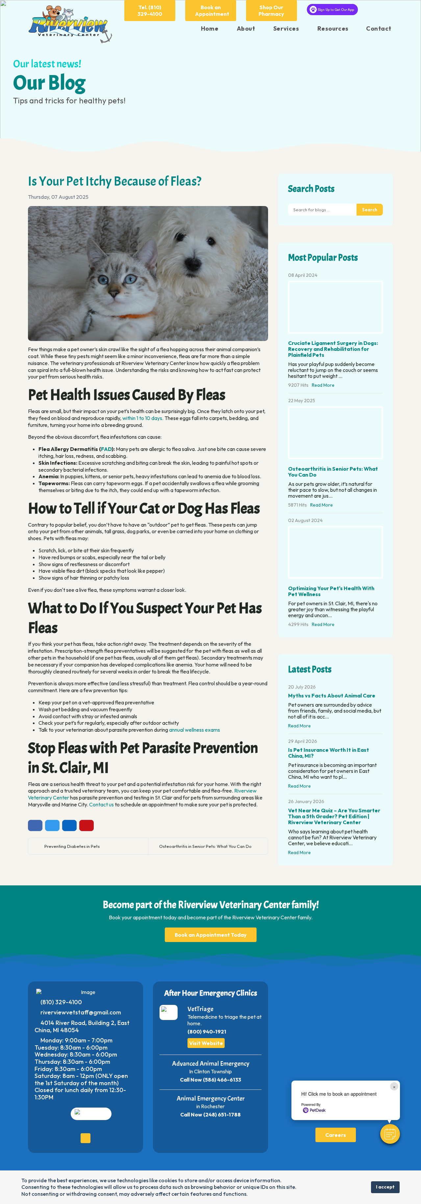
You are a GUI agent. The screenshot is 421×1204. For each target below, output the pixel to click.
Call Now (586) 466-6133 (210, 1079)
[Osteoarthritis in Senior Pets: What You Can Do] (335, 432)
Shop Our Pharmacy (271, 10)
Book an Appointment (212, 10)
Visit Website (206, 1043)
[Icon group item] (85, 1138)
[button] (390, 1134)
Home (209, 28)
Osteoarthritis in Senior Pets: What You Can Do (205, 846)
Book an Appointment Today (211, 934)
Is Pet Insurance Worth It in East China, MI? (328, 752)
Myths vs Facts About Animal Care (331, 695)
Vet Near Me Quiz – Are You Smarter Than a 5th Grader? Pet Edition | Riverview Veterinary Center (334, 816)
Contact (378, 28)
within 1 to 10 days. (142, 418)
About (246, 28)
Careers (335, 1135)
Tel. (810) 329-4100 (149, 10)
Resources (333, 28)
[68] (335, 552)
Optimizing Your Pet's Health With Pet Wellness (331, 591)
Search (369, 209)
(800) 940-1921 (206, 1031)
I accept (385, 1187)
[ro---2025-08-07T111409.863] (148, 273)
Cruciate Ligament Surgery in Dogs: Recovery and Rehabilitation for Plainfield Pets (333, 349)
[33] (335, 307)
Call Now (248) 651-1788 (210, 1114)
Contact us (101, 804)
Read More (323, 385)
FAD (106, 449)
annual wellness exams (194, 729)
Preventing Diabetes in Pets (72, 846)
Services (286, 28)
